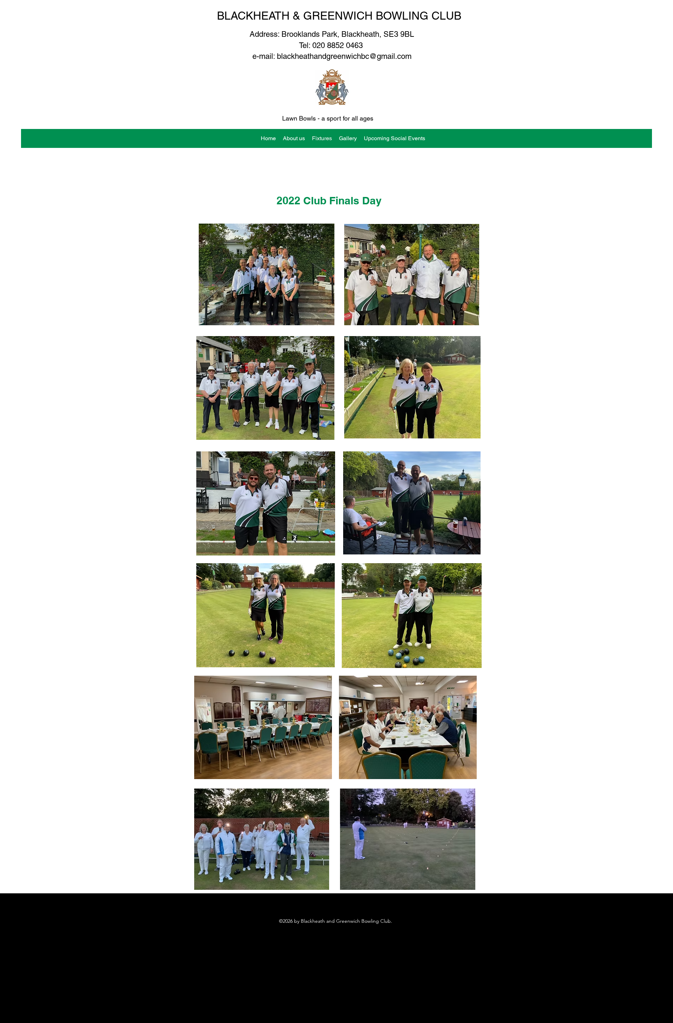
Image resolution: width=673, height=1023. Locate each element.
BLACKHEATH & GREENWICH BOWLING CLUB (339, 15)
